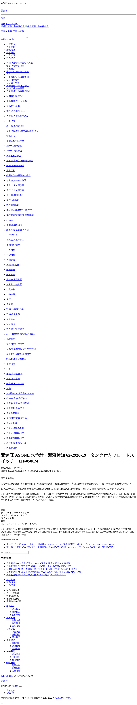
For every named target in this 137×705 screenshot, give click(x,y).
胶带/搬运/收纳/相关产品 (17, 85)
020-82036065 (7, 676)
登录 (3, 18)
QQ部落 (15, 657)
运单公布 (16, 671)
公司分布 (10, 629)
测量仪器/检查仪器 (15, 66)
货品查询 (16, 665)
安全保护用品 (12, 83)
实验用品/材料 (13, 80)
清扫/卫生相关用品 (15, 88)
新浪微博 (16, 660)
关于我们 (10, 640)
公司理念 (10, 52)
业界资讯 (10, 55)
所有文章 (10, 579)
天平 (15, 31)
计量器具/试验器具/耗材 (17, 77)
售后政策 (16, 626)
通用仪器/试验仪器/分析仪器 (19, 63)
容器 (8, 74)
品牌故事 (16, 648)
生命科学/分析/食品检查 (17, 71)
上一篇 (60, 544)
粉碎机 (21, 31)
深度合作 (16, 646)
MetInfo (15, 686)
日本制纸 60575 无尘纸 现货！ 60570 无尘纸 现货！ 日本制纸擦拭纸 (38, 563)
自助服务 (16, 623)
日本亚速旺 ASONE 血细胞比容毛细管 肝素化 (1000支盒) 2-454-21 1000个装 (41, 569)
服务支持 (10, 617)
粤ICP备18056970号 (62, 698)
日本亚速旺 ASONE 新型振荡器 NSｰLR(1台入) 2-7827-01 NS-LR (36, 575)
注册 (3, 23)
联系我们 (10, 58)
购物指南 (16, 612)
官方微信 (16, 654)
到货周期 (16, 668)
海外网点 (16, 634)
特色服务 (10, 662)
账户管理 (16, 615)
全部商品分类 (7, 39)
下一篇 (59, 547)
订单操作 (16, 609)
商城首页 (10, 44)
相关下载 (16, 620)
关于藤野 (10, 47)
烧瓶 (10, 31)
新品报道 (10, 50)
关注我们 (10, 651)
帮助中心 (10, 606)
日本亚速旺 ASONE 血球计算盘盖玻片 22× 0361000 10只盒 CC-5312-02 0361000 (43, 572)
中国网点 (16, 632)
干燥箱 (4, 31)
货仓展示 (16, 637)
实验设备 (10, 69)
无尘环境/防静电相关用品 (18, 91)
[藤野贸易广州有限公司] (25, 26)
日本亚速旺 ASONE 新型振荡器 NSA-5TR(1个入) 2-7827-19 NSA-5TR (38, 566)
